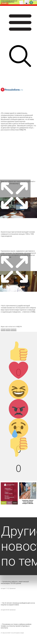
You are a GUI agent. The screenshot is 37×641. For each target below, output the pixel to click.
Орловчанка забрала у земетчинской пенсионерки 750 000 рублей (15, 582)
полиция (3, 329)
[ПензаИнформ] (12, 90)
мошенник (13, 329)
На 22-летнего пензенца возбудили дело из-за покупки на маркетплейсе (18, 604)
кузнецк (8, 329)
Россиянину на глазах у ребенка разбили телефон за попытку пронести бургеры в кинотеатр (16, 626)
